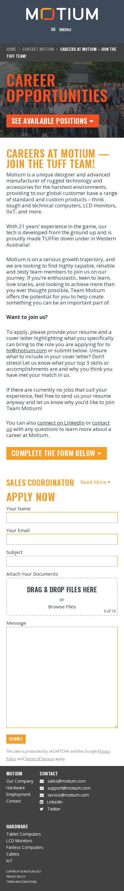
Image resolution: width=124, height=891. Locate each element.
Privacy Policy (16, 876)
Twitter (53, 809)
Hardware (15, 788)
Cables (12, 854)
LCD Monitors (19, 840)
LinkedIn (55, 802)
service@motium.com (68, 795)
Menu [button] (65, 29)
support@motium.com (69, 788)
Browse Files (62, 606)
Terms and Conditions (21, 881)
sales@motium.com (67, 781)
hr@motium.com (26, 350)
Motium (14, 773)
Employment (18, 794)
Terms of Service (39, 758)
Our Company (19, 781)
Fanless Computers (24, 847)
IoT (9, 860)
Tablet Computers (23, 834)
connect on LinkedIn (61, 422)
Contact (13, 801)
